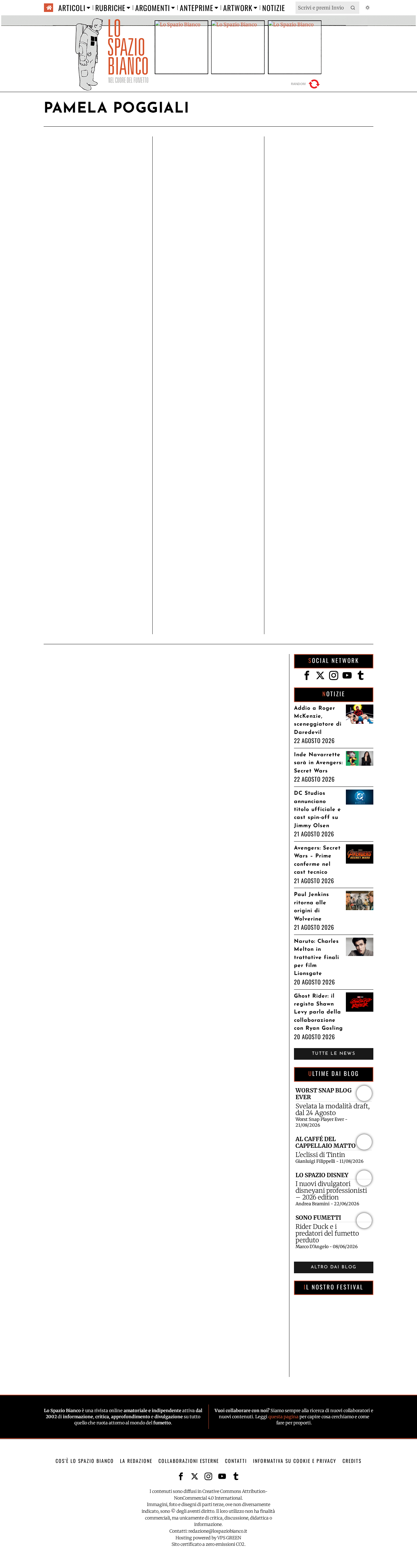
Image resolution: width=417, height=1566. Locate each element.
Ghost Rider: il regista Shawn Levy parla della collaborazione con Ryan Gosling (318, 1012)
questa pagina (283, 1416)
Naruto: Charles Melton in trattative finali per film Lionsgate (316, 957)
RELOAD (306, 84)
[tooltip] (306, 675)
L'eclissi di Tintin (320, 1155)
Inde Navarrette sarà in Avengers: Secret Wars (318, 763)
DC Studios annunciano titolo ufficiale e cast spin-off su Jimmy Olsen (317, 809)
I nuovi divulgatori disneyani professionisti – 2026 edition (331, 1190)
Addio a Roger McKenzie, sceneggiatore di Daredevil (318, 720)
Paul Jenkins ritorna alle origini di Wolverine (311, 906)
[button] (353, 8)
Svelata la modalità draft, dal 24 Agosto (333, 1109)
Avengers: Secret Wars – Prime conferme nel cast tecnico (317, 860)
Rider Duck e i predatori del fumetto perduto (327, 1233)
